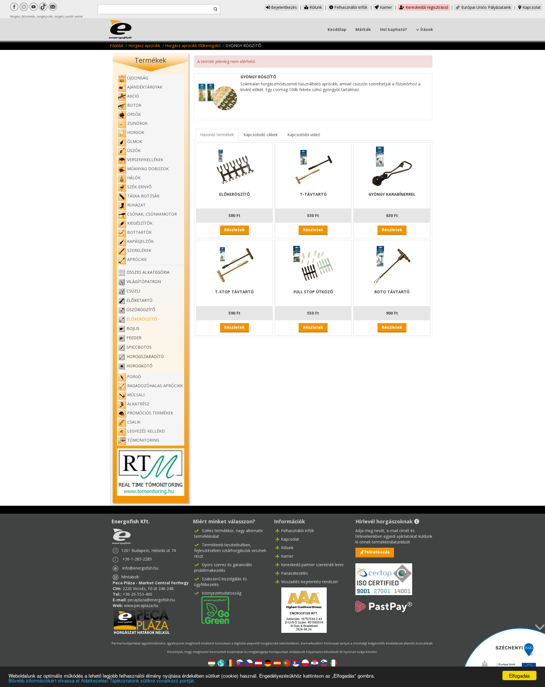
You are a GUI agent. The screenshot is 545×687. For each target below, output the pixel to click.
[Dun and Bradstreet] (300, 609)
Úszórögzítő (141, 309)
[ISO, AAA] (383, 576)
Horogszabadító (145, 356)
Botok (134, 105)
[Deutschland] (268, 662)
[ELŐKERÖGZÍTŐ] (234, 166)
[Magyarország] (211, 662)
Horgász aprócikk (144, 45)
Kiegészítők (139, 223)
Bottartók (139, 232)
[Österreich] (258, 662)
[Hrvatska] (315, 662)
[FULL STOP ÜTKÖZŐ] (313, 264)
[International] (221, 662)
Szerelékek (139, 250)
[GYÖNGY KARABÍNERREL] (392, 166)
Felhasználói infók (350, 7)
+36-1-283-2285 (137, 559)
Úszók (134, 150)
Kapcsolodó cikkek (261, 134)
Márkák (363, 29)
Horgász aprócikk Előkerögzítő (193, 45)
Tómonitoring (143, 440)
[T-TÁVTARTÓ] (313, 166)
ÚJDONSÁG (137, 78)
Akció (133, 96)
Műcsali (135, 394)
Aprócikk (137, 259)
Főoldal (116, 45)
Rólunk (315, 7)
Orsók (134, 114)
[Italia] (333, 662)
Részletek (234, 229)
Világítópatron (144, 281)
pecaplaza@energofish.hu (151, 599)
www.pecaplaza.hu (141, 605)
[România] (230, 662)
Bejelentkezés (283, 7)
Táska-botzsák (143, 196)
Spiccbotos (139, 347)
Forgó (134, 376)
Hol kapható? (393, 29)
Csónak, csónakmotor (152, 214)
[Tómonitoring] (150, 471)
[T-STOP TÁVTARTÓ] (234, 264)
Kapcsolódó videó (303, 134)
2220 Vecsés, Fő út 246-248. (148, 588)
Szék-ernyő (139, 186)
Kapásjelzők (140, 241)
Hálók (134, 177)
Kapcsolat (531, 7)
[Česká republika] (249, 662)
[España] (277, 662)
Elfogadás (519, 675)
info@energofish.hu (140, 568)
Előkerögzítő (142, 319)
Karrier (385, 7)
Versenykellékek (145, 159)
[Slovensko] (240, 662)
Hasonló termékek (217, 134)
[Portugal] (286, 662)
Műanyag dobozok (148, 168)
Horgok (135, 132)
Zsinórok (137, 123)
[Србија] (296, 662)
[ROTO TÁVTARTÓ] (392, 264)
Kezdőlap (337, 29)
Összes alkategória (148, 272)
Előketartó (139, 300)
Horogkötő (139, 365)
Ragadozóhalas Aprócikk (155, 385)
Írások (426, 29)
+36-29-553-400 (137, 594)
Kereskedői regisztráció (426, 7)
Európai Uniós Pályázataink (485, 7)
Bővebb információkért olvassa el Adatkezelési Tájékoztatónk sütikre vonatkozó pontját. (102, 680)
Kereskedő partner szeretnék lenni (312, 564)
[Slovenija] (324, 662)
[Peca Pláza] (142, 621)
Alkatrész (138, 403)
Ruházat (136, 205)
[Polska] (305, 662)
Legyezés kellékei (146, 431)
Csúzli (133, 291)
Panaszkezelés (294, 573)
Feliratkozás (377, 552)
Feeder (134, 337)
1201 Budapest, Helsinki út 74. (149, 550)
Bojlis (133, 328)
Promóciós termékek (150, 413)
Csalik (134, 422)
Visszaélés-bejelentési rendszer (309, 581)
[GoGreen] (211, 609)
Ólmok (134, 141)
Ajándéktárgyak (144, 87)
